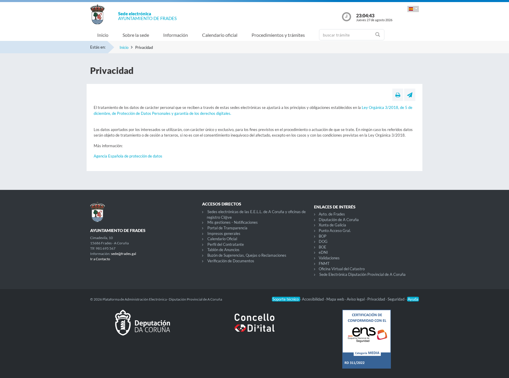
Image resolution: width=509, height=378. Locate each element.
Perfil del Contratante (225, 244)
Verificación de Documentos (230, 260)
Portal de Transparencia (227, 228)
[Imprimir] (397, 95)
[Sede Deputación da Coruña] (142, 327)
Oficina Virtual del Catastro (342, 268)
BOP (322, 236)
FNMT (324, 263)
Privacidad (376, 299)
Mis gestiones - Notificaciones (232, 222)
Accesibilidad (313, 299)
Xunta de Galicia (332, 225)
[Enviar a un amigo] (409, 95)
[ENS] (366, 344)
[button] (413, 9)
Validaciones (329, 258)
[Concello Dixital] (254, 327)
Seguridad (396, 299)
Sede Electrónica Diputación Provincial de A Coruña (362, 274)
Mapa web (335, 299)
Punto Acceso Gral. (335, 230)
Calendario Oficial (222, 238)
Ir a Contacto (100, 259)
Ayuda (413, 299)
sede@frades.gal (123, 253)
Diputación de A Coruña (339, 219)
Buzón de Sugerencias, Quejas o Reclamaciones (246, 255)
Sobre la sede (136, 35)
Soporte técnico (286, 299)
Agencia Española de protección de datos (128, 156)
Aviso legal (356, 299)
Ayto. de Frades (332, 214)
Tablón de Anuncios (223, 249)
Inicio (102, 35)
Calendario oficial (219, 35)
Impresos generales (223, 233)
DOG (323, 241)
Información (175, 35)
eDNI (323, 252)
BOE (322, 247)
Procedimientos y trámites (278, 35)
